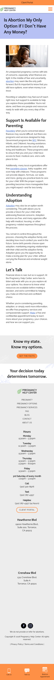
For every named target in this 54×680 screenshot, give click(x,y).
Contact (27, 419)
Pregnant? (27, 400)
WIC (34, 140)
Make (32, 313)
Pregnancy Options (27, 404)
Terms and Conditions (34, 644)
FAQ (27, 411)
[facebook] (23, 625)
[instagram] (30, 625)
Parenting (10, 131)
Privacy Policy (17, 644)
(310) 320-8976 (27, 486)
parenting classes (18, 168)
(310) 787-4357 (27, 495)
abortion (10, 81)
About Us (27, 423)
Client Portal (27, 2)
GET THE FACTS (27, 356)
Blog (27, 415)
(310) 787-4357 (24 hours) (27, 503)
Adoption (10, 205)
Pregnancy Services (27, 407)
